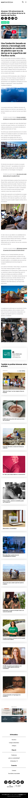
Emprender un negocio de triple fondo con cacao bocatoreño (13, 611)
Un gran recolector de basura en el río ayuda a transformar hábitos (14, 639)
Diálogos (14, 745)
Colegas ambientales (14, 742)
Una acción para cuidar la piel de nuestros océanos (13, 583)
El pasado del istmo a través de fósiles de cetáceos (13, 447)
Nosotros (14, 739)
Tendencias (14, 755)
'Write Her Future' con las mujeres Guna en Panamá (13, 392)
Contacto (14, 770)
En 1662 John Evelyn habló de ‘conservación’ (14, 474)
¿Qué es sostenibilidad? (14, 758)
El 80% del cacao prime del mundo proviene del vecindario (13, 419)
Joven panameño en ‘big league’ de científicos (11, 695)
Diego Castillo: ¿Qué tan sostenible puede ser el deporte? (13, 501)
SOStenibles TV (14, 761)
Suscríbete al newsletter (14, 773)
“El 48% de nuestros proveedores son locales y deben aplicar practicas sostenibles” (12, 667)
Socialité (21, 794)
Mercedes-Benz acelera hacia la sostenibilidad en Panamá (11, 555)
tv (8, 22)
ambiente (4, 22)
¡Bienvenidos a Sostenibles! (10, 528)
